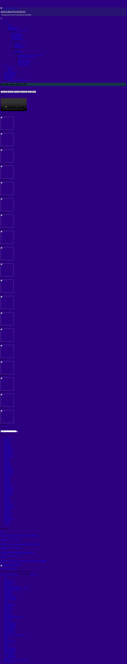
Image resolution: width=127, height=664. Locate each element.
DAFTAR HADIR (9, 580)
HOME (6, 22)
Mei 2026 (6, 443)
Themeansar (33, 574)
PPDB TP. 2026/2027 (10, 72)
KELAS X (7, 610)
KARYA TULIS (8, 78)
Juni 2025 (7, 460)
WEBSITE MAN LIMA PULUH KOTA (15, 660)
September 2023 (8, 493)
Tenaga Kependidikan (17, 35)
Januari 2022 (7, 515)
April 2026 (7, 444)
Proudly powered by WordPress (9, 574)
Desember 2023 (8, 488)
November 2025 (8, 452)
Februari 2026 (8, 447)
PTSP (9, 69)
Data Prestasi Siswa (9, 584)
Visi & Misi (11, 27)
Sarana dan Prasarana (17, 39)
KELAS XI (7, 612)
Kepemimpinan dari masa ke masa (17, 30)
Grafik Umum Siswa (23, 64)
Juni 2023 (7, 497)
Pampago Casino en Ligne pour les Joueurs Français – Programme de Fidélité (23, 561)
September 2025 (8, 455)
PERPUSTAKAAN (9, 75)
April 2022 (7, 511)
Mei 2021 (6, 516)
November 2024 (8, 471)
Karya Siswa (7, 607)
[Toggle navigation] (1, 18)
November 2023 (8, 490)
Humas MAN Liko (16, 539)
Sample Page (7, 640)
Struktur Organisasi (13, 28)
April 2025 (7, 463)
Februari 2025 (8, 466)
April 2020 (7, 524)
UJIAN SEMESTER (10, 657)
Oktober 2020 (8, 518)
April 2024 (7, 482)
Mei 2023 (6, 499)
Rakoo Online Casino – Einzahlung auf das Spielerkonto (17, 552)
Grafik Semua (8, 594)
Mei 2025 (6, 461)
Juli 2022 (6, 510)
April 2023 (7, 500)
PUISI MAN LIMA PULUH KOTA (18, 80)
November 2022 (8, 507)
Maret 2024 (7, 483)
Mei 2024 (6, 480)
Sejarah (10, 25)
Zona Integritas (12, 655)
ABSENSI (10, 71)
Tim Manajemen (8, 654)
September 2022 (8, 508)
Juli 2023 (6, 496)
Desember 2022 (8, 505)
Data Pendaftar (8, 582)
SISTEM (6, 66)
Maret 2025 (7, 465)
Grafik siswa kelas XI (24, 61)
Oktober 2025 (8, 454)
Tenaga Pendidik (15, 33)
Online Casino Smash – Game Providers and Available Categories (20, 544)
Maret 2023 (7, 502)
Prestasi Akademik (9, 630)
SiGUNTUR (11, 67)
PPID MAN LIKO (9, 77)
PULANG (7, 637)
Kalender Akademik (20, 46)
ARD (5, 579)
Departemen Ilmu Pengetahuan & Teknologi (30, 55)
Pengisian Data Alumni (10, 74)
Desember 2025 (8, 451)
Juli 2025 (6, 458)
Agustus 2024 (8, 476)
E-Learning (7, 591)
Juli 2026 (6, 440)
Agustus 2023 (8, 494)
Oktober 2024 (8, 472)
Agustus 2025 (8, 457)
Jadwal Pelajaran (19, 47)
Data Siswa (18, 50)
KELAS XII (7, 613)
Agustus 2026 (8, 438)
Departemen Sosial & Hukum (26, 56)
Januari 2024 (7, 486)
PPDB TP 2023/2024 (10, 626)
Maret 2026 (7, 446)
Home (6, 577)
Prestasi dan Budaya (9, 632)
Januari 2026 (7, 449)
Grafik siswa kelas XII (24, 63)
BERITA (3, 532)
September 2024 (8, 474)
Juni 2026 (7, 441)
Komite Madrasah (16, 36)
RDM (16, 42)
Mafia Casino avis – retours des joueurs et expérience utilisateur (19, 535)
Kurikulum (17, 44)
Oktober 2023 (8, 491)
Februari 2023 (8, 504)
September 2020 (8, 519)
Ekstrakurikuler (19, 52)
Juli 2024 (6, 477)
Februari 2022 (8, 513)
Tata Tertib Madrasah (17, 38)
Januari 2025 (7, 468)
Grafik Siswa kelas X (24, 60)
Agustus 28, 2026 (6, 547)
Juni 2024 (7, 479)
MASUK (6, 621)
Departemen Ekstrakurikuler (12, 587)
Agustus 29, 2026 (6, 539)
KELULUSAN (8, 615)
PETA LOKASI (8, 662)
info (5, 602)
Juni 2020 (7, 522)
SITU (5, 646)
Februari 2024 (8, 485)
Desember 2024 (8, 469)
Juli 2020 (6, 521)
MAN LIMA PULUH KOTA (13, 11)
